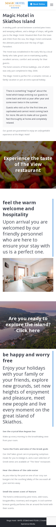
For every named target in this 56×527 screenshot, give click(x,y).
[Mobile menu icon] (51, 4)
